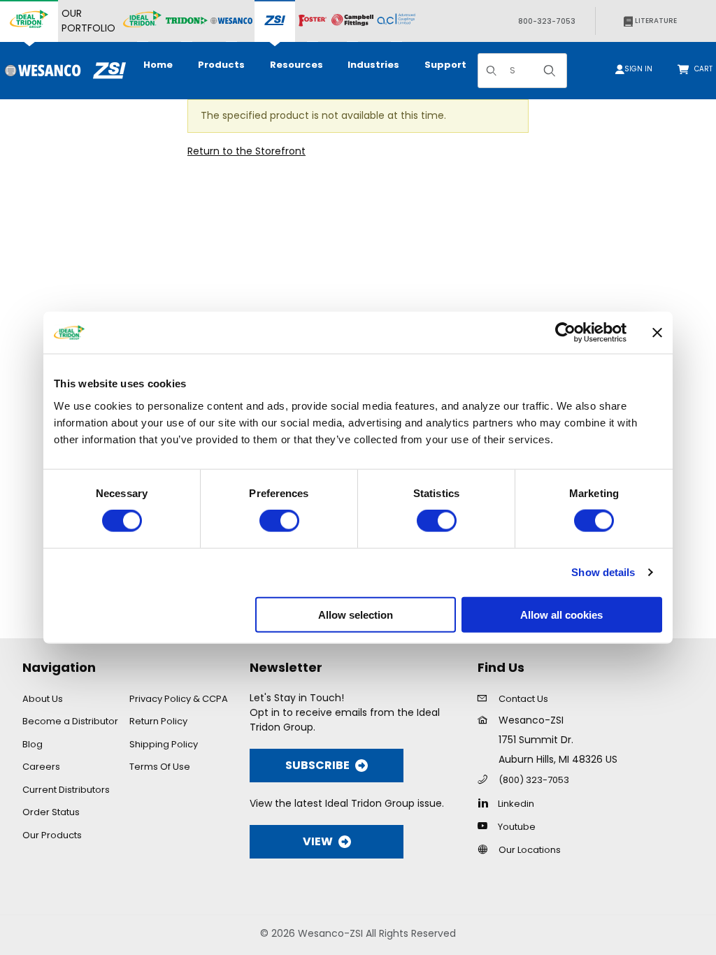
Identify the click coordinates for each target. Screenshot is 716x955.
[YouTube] (486, 825)
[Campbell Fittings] (352, 21)
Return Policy (158, 721)
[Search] (549, 70)
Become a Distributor (70, 721)
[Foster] (313, 21)
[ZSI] (274, 21)
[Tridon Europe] (187, 21)
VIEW (318, 841)
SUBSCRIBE (317, 765)
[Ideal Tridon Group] (29, 21)
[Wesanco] (231, 21)
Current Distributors (66, 789)
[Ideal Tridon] (142, 20)
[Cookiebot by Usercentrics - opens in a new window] (565, 332)
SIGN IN (638, 69)
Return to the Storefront (246, 151)
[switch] (279, 521)
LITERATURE (655, 20)
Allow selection (355, 614)
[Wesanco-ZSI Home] (63, 70)
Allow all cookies (561, 614)
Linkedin (516, 803)
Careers (41, 766)
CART (705, 69)
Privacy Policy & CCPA (178, 698)
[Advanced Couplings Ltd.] (396, 21)
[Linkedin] (486, 802)
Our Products (52, 835)
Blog (32, 744)
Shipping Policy (163, 744)
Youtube (517, 826)
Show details (603, 572)
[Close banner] (657, 333)
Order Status (51, 812)
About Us (42, 698)
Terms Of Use (159, 766)
